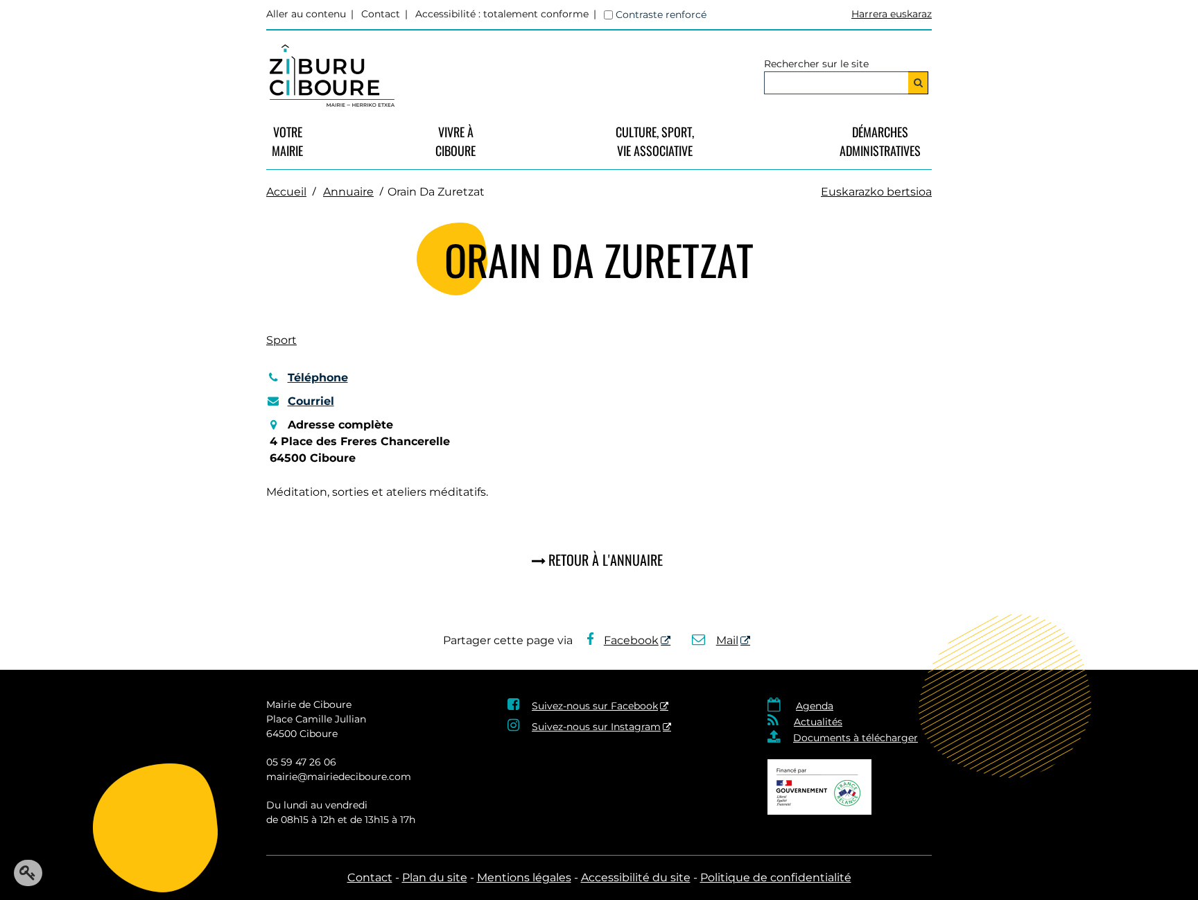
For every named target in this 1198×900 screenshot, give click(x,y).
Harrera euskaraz (891, 14)
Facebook (631, 640)
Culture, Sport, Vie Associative (655, 141)
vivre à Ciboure (455, 141)
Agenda (814, 706)
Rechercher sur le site (816, 64)
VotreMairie (287, 141)
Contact (380, 14)
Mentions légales (524, 877)
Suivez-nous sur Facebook (595, 706)
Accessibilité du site (636, 877)
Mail (727, 640)
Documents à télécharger (855, 738)
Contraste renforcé (661, 14)
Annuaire (348, 191)
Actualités (818, 722)
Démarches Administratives (880, 141)
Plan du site (434, 877)
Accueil (286, 191)
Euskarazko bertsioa (876, 191)
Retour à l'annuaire (605, 559)
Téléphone (318, 377)
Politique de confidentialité (775, 877)
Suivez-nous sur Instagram (596, 726)
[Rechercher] (918, 82)
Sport (281, 340)
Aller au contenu (306, 14)
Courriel (311, 401)
